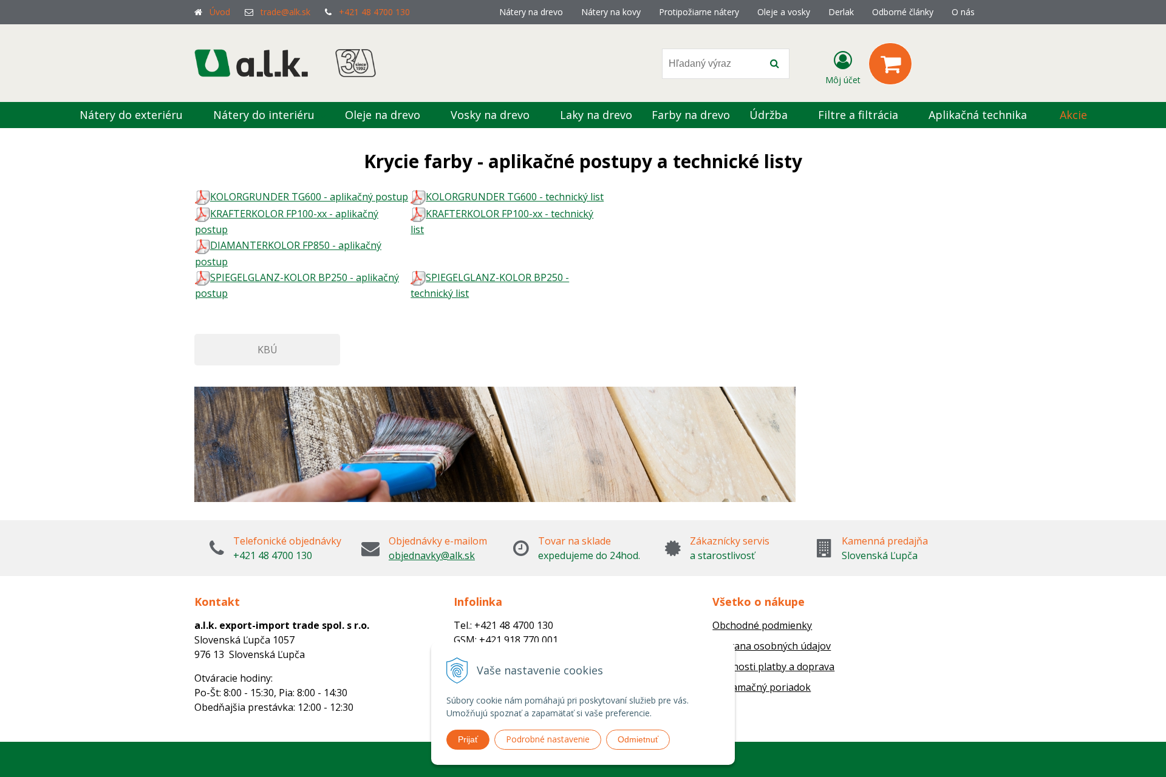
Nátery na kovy (611, 12)
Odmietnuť (638, 739)
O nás (963, 12)
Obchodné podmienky (762, 625)
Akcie (1073, 114)
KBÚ (267, 349)
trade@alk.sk (285, 12)
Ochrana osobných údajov (771, 646)
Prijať (468, 739)
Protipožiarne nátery (699, 12)
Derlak (841, 12)
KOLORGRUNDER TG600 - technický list (515, 196)
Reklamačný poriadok (761, 687)
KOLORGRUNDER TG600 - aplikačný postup (309, 196)
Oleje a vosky (783, 12)
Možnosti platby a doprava (773, 666)
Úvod (220, 12)
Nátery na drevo (531, 12)
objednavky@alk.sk (432, 555)
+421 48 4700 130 (374, 12)
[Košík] (890, 63)
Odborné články (902, 12)
